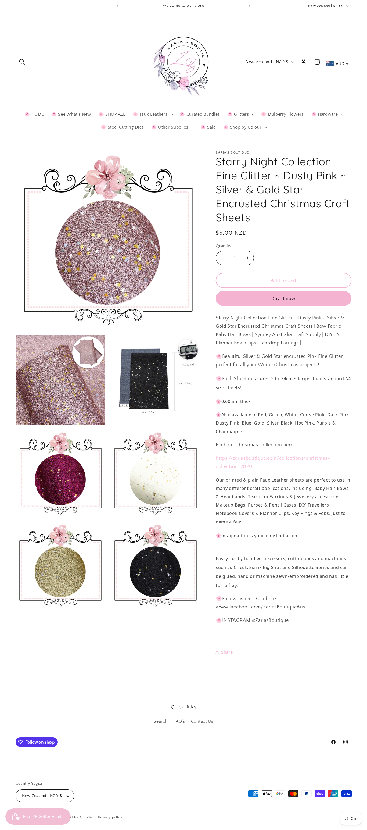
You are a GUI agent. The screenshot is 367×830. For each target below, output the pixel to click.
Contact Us (202, 721)
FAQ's (179, 721)
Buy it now (284, 298)
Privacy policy (110, 817)
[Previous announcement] (118, 6)
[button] (22, 62)
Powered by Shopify (75, 817)
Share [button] (227, 652)
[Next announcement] (249, 6)
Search (161, 721)
